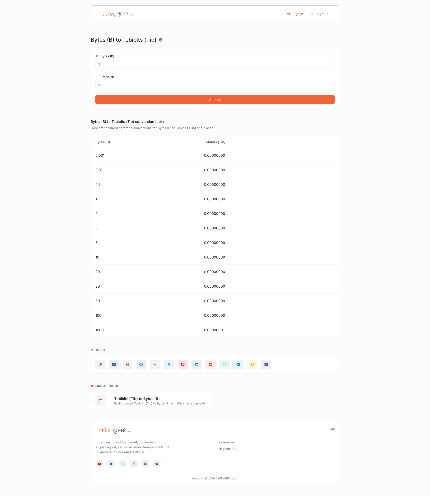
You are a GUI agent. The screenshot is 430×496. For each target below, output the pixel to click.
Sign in (297, 14)
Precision (107, 77)
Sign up (322, 14)
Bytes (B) (107, 56)
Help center (227, 449)
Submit (215, 99)
